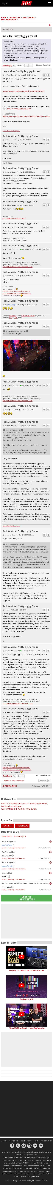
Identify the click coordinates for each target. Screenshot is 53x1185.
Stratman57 (6, 855)
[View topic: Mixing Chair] (50, 873)
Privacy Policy (46, 1141)
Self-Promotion (8, 20)
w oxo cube (6, 887)
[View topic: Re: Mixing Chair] (50, 841)
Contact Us (13, 1141)
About (3, 1141)
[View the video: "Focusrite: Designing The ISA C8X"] (26, 957)
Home (3, 18)
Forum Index (14, 18)
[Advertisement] (26, 921)
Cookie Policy (26, 1141)
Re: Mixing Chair (9, 841)
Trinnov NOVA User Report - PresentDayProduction (26, 1028)
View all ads (8, 825)
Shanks (4, 876)
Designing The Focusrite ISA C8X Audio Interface (26, 970)
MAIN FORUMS (29, 18)
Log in (4, 3)
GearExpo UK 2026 (26, 999)
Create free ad (22, 825)
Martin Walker (7, 845)
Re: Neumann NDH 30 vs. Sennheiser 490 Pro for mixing (25, 883)
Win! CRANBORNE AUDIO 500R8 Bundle (19, 809)
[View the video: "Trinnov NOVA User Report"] (26, 1015)
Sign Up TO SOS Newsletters (26, 898)
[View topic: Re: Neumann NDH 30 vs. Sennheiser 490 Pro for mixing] (50, 883)
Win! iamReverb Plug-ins (11, 806)
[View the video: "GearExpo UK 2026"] (26, 986)
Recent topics (20, 836)
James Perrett (7, 866)
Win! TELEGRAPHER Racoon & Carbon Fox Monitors (24, 803)
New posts (7, 836)
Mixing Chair (7, 873)
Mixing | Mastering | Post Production (13, 848)
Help (36, 1141)
